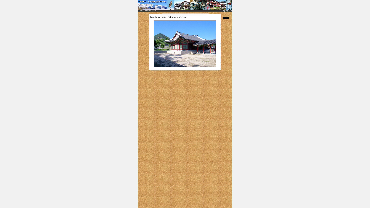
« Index (140, 11)
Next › (154, 11)
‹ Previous (147, 11)
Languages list (227, 11)
